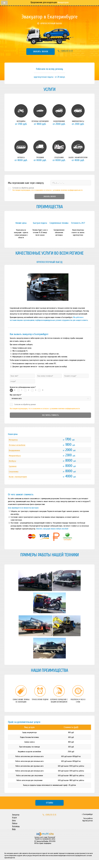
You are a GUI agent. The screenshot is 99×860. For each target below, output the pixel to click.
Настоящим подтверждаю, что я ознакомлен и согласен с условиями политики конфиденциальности (45, 408)
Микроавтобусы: (15, 455)
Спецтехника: (13, 471)
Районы (14, 823)
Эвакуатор (15, 815)
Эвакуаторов (63, 2)
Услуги (14, 817)
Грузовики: (13, 466)
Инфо (14, 829)
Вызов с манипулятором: (18, 477)
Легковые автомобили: (17, 445)
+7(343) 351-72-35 (66, 51)
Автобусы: (12, 461)
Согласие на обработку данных (25, 404)
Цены (14, 820)
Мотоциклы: (13, 440)
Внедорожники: (14, 450)
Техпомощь (16, 826)
